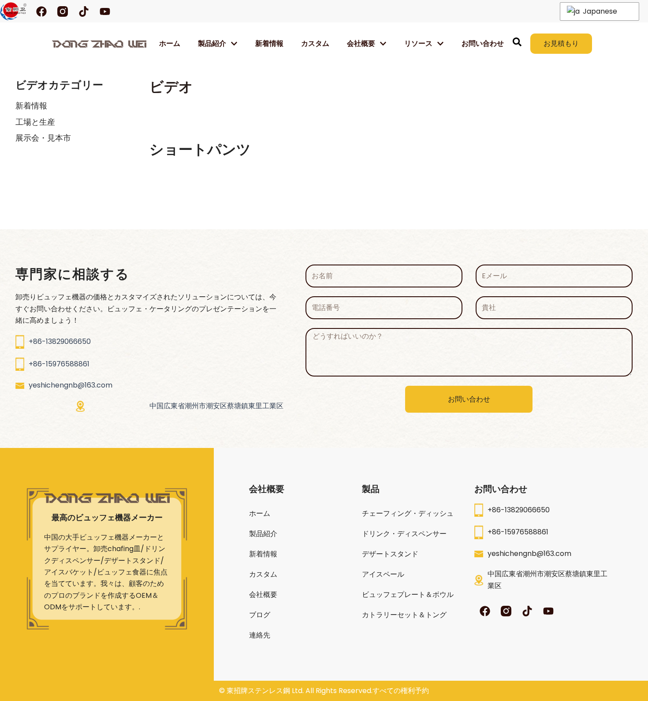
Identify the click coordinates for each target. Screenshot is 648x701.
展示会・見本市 (43, 137)
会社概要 (263, 594)
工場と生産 (35, 121)
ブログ (259, 615)
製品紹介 (212, 43)
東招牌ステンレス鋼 (258, 691)
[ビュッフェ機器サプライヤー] (99, 43)
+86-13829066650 (60, 341)
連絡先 (259, 635)
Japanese (599, 11)
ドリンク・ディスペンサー (404, 534)
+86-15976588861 (59, 364)
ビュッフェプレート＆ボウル (408, 594)
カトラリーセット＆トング (404, 615)
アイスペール (383, 574)
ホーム (169, 43)
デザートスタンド (390, 554)
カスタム (315, 43)
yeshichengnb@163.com (70, 385)
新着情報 (269, 43)
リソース (418, 43)
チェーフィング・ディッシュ (408, 513)
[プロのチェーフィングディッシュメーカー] (13, 11)
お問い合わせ (483, 43)
